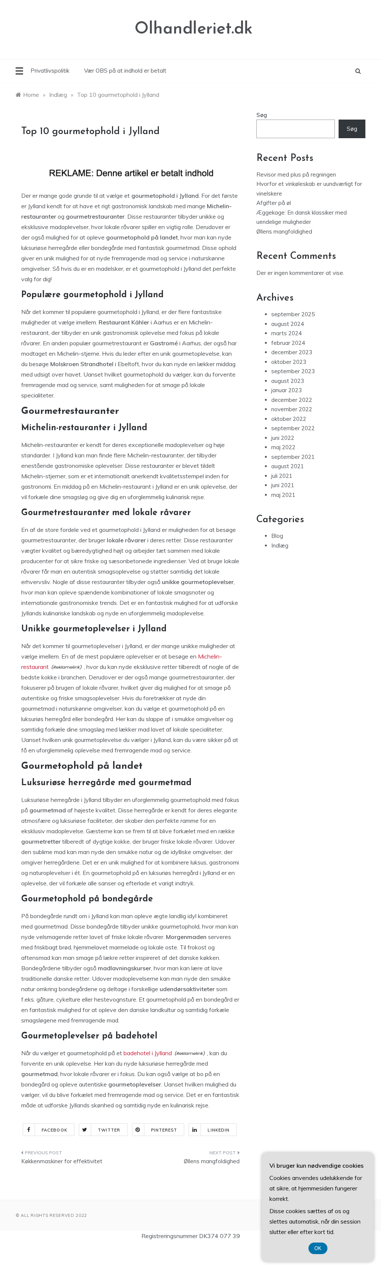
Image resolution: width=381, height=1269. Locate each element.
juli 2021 (281, 475)
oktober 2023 (288, 361)
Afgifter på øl (273, 202)
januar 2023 (286, 390)
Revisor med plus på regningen (296, 174)
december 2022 (291, 399)
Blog (277, 535)
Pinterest (164, 1130)
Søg (261, 114)
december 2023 (291, 352)
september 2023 (293, 371)
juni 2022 (282, 437)
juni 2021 (282, 485)
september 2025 (293, 314)
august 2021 (287, 466)
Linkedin (219, 1130)
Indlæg (279, 545)
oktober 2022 (288, 418)
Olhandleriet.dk (194, 29)
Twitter (109, 1130)
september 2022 (293, 428)
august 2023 (287, 380)
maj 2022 (283, 447)
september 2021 (293, 456)
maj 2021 (283, 494)
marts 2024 (286, 333)
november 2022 (291, 409)
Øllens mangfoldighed (211, 1161)
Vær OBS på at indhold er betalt (125, 70)
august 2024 (287, 323)
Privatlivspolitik (50, 70)
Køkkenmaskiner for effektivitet (61, 1161)
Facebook (54, 1130)
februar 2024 (288, 342)
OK (317, 1248)
